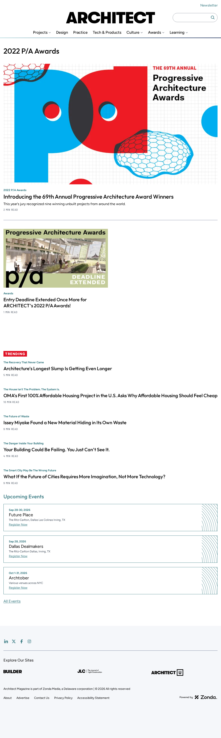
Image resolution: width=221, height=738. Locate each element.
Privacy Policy (63, 698)
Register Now (18, 524)
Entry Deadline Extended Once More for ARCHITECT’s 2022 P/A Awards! (45, 302)
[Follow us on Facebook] (21, 641)
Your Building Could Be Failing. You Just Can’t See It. (56, 449)
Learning (177, 32)
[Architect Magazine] (110, 17)
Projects (40, 32)
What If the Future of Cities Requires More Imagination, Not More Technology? (84, 476)
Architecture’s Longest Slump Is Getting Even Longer (57, 368)
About (7, 698)
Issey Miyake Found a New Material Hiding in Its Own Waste (64, 422)
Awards (154, 32)
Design (62, 32)
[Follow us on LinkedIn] (6, 641)
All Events (12, 601)
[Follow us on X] (13, 641)
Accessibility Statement (93, 698)
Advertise (22, 698)
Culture (132, 32)
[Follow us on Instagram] (29, 641)
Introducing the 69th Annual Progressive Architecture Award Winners (88, 196)
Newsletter (209, 5)
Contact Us (41, 698)
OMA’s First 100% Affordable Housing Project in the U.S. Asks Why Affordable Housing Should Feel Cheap (110, 395)
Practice (80, 32)
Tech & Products (107, 32)
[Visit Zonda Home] (198, 697)
